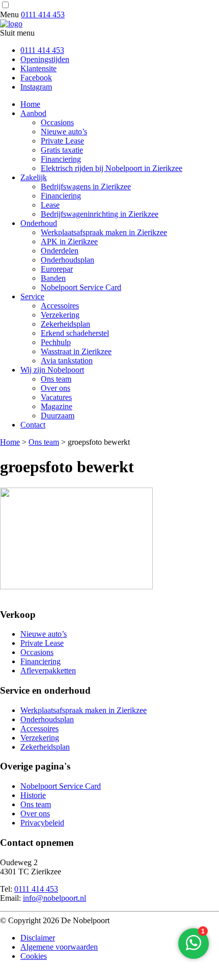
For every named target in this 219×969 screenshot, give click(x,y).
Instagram (36, 86)
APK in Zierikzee (69, 241)
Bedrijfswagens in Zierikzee (86, 186)
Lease (50, 205)
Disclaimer (37, 937)
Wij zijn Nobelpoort (52, 369)
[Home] (11, 23)
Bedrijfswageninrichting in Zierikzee (99, 214)
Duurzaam (57, 415)
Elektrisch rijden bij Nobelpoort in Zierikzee (111, 168)
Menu (9, 14)
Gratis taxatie (62, 150)
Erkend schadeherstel (75, 333)
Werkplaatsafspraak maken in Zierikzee (104, 232)
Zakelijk (33, 177)
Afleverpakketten (48, 670)
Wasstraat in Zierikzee (76, 351)
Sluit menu (17, 32)
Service (32, 296)
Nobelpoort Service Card (81, 287)
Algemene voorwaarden (59, 947)
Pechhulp (56, 342)
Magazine (56, 406)
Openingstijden (44, 59)
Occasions (57, 122)
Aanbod (33, 113)
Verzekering (60, 314)
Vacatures (56, 397)
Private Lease (62, 140)
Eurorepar (57, 269)
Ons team (56, 379)
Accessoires (60, 305)
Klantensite (38, 68)
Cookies (33, 956)
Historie (33, 795)
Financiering (61, 159)
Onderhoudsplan (67, 259)
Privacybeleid (42, 822)
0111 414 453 (43, 14)
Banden (53, 278)
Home (30, 104)
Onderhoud (38, 223)
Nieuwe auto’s (64, 131)
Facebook (36, 77)
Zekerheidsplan (65, 324)
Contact (32, 424)
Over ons (55, 388)
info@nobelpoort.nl (54, 898)
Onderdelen (59, 250)
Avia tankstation (67, 360)
